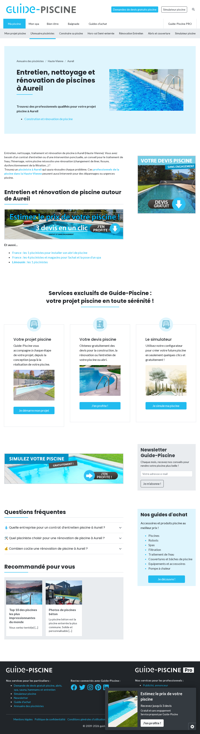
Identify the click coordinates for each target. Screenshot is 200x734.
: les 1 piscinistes (30, 262)
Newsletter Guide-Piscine (158, 453)
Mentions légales (23, 719)
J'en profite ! (100, 406)
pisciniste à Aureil (30, 169)
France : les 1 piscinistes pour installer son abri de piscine (49, 252)
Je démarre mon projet (34, 410)
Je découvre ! (166, 579)
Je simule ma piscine (166, 406)
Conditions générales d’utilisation (86, 719)
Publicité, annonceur (155, 685)
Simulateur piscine (174, 9)
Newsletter (21, 697)
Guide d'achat (22, 702)
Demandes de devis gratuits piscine (134, 9)
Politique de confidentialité (50, 719)
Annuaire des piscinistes (29, 706)
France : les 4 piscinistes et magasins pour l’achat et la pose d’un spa (56, 257)
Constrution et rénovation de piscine (48, 119)
